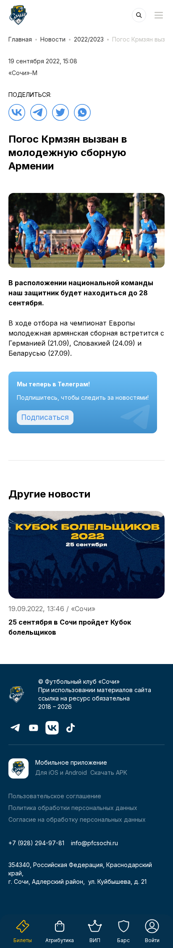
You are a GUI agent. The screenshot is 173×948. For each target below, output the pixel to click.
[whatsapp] (82, 112)
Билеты (22, 940)
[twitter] (60, 112)
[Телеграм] (38, 112)
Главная (20, 39)
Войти (152, 940)
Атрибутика (59, 940)
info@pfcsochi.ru (94, 842)
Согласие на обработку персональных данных (77, 819)
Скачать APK (108, 772)
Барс (123, 940)
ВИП (94, 940)
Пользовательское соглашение (54, 796)
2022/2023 (89, 39)
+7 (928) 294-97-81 (36, 842)
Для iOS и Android (61, 772)
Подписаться (45, 417)
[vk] (16, 112)
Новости (53, 39)
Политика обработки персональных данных (72, 807)
